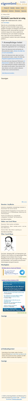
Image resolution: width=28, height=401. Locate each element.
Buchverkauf (5, 11)
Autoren (18, 8)
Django (23, 397)
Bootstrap (8, 399)
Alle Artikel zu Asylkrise (6, 219)
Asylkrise (10, 204)
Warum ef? (6, 8)
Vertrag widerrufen (17, 399)
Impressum (23, 11)
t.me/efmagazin (22, 276)
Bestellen (12, 8)
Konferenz (11, 11)
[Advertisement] (14, 140)
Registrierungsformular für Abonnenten (12, 58)
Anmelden (23, 2)
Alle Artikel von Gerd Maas (6, 231)
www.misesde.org (21, 312)
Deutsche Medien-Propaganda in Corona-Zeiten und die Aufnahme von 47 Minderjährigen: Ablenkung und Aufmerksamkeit (13, 212)
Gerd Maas (6, 22)
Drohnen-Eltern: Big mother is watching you (11, 229)
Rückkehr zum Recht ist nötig (13, 17)
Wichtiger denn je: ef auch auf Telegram (11, 268)
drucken (25, 202)
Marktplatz (17, 11)
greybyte (14, 397)
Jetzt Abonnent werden (8, 73)
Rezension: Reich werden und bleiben (10, 224)
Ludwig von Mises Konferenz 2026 (10, 280)
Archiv (22, 8)
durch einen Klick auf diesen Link (18, 354)
